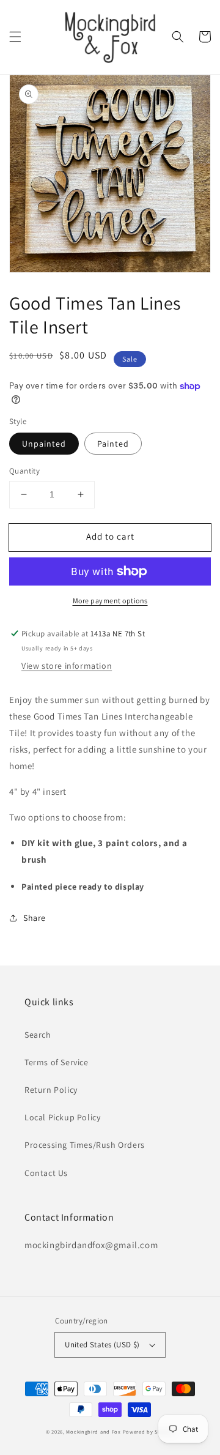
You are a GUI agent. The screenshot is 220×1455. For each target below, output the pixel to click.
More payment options (110, 600)
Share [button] (34, 917)
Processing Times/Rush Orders (84, 1144)
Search (37, 1034)
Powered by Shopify (149, 1431)
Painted (113, 443)
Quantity (24, 471)
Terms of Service (56, 1062)
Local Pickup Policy (62, 1117)
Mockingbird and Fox (93, 1431)
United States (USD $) (102, 1344)
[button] (15, 36)
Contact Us (46, 1172)
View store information (66, 665)
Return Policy (51, 1089)
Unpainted (44, 443)
